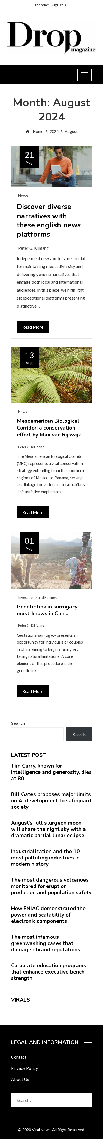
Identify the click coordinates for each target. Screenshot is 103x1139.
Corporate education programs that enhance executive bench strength (48, 972)
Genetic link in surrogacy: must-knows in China (48, 610)
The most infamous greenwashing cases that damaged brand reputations (45, 943)
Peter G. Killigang (33, 248)
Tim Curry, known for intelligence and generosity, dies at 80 (51, 772)
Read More (32, 326)
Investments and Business (38, 597)
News (23, 195)
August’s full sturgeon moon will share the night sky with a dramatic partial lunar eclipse (48, 829)
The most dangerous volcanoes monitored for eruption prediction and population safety (51, 886)
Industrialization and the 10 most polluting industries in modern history (45, 858)
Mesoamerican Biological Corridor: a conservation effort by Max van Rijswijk (49, 428)
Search (18, 723)
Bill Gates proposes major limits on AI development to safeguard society (51, 801)
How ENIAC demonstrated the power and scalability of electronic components (48, 915)
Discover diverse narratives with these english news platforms (49, 220)
